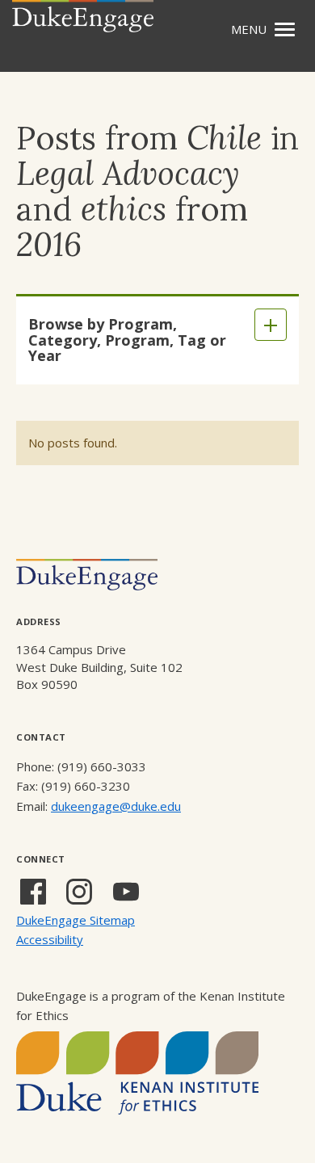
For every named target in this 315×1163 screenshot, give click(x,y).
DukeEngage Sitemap (75, 920)
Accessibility (49, 939)
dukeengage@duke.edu (116, 806)
